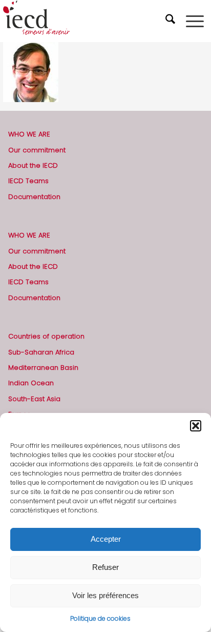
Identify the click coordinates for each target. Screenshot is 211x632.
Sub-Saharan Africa (41, 352)
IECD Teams (28, 181)
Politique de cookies (100, 618)
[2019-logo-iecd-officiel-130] (85, 21)
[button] (196, 426)
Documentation (34, 197)
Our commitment (37, 150)
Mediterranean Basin (43, 367)
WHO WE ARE (29, 134)
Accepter (106, 539)
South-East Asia (34, 399)
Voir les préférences (105, 595)
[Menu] (195, 21)
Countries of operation (46, 336)
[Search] (171, 21)
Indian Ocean (31, 383)
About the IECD (33, 165)
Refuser (105, 567)
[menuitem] (171, 21)
